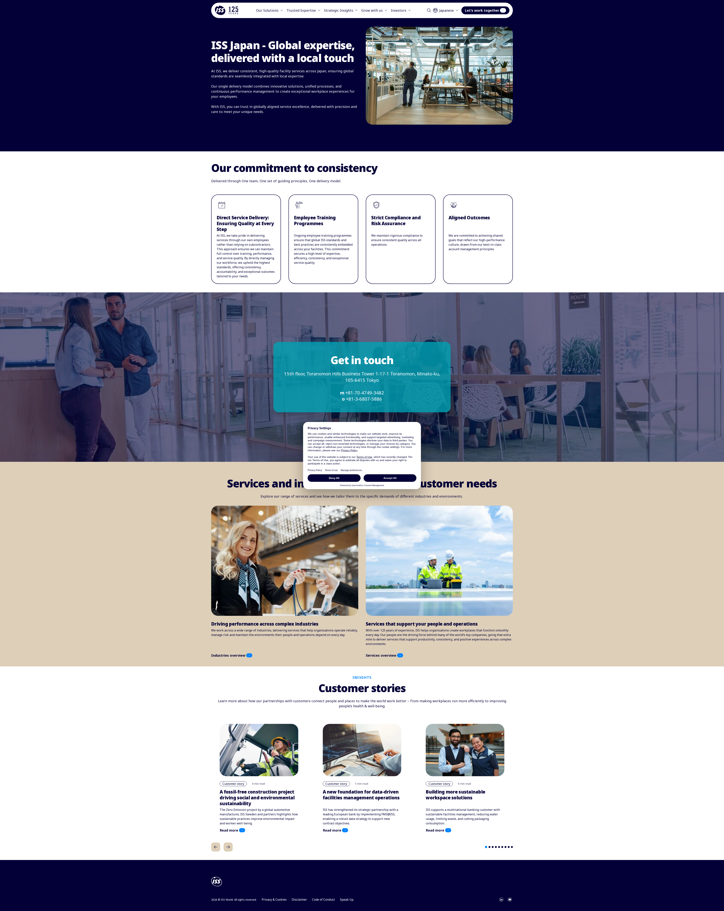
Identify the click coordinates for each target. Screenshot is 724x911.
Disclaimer (299, 899)
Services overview (381, 655)
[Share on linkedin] (501, 900)
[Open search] (429, 10)
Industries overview (228, 655)
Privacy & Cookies (274, 899)
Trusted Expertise (301, 10)
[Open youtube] (510, 900)
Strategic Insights (338, 10)
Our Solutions (267, 10)
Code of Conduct (323, 899)
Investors (398, 10)
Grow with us (372, 10)
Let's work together (482, 10)
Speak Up (347, 899)
